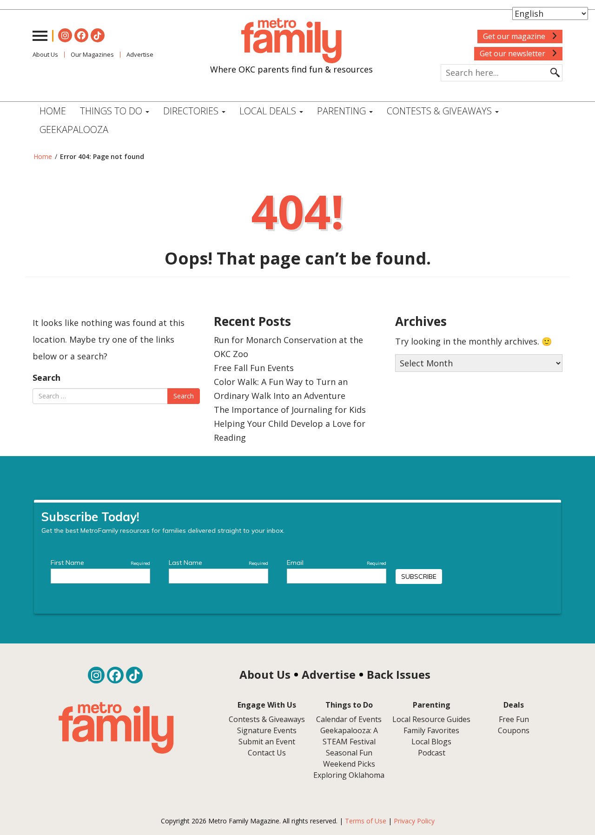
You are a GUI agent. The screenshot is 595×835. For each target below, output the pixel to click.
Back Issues (398, 674)
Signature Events (267, 730)
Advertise (139, 54)
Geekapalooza (74, 129)
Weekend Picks (349, 764)
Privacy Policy (414, 820)
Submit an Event (266, 741)
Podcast (431, 753)
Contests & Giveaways (440, 111)
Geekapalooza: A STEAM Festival (349, 736)
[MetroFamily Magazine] (291, 41)
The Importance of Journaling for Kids (290, 409)
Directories (192, 111)
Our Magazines (92, 54)
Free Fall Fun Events (254, 367)
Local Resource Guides (431, 719)
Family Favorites (431, 730)
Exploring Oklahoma (348, 775)
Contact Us (267, 753)
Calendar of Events (349, 719)
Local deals (268, 111)
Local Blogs (431, 741)
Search (46, 377)
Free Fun (514, 719)
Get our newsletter (513, 53)
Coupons (513, 730)
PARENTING (342, 111)
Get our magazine (515, 36)
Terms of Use (365, 820)
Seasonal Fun (349, 753)
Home (53, 111)
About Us (45, 54)
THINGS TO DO (112, 111)
